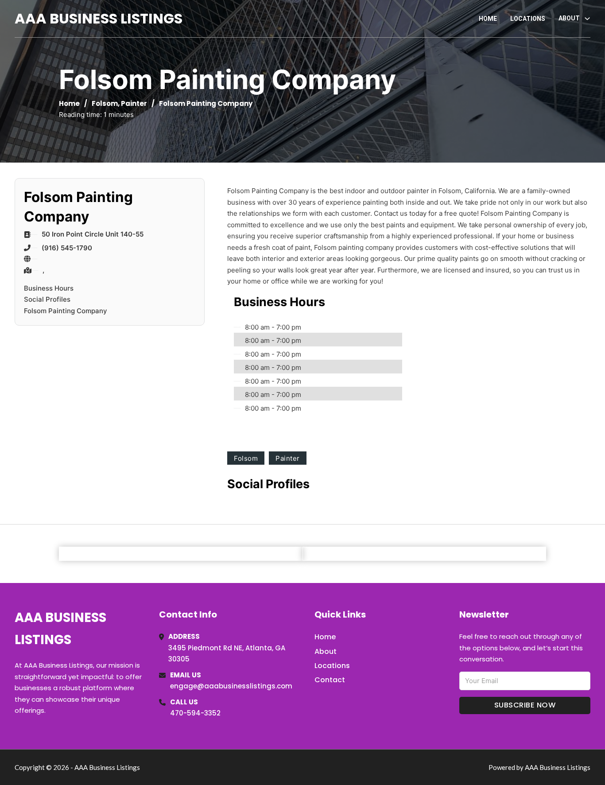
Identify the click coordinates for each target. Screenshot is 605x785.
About (325, 651)
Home (488, 18)
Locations (527, 18)
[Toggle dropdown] (587, 19)
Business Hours (49, 288)
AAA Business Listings (98, 18)
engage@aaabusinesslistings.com (231, 686)
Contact (329, 680)
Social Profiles (47, 299)
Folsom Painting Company (65, 311)
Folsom (105, 103)
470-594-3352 (195, 713)
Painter (134, 103)
